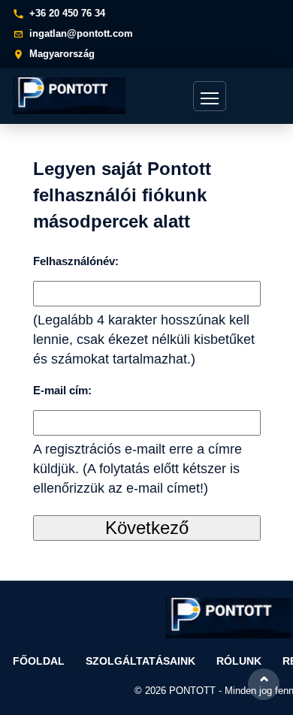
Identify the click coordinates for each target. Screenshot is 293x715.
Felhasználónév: (76, 261)
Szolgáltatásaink (140, 661)
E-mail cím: (62, 390)
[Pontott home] (73, 95)
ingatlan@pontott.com (81, 33)
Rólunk (238, 661)
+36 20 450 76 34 (67, 13)
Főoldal (39, 661)
